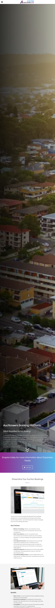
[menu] (2, 2)
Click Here (28, 467)
